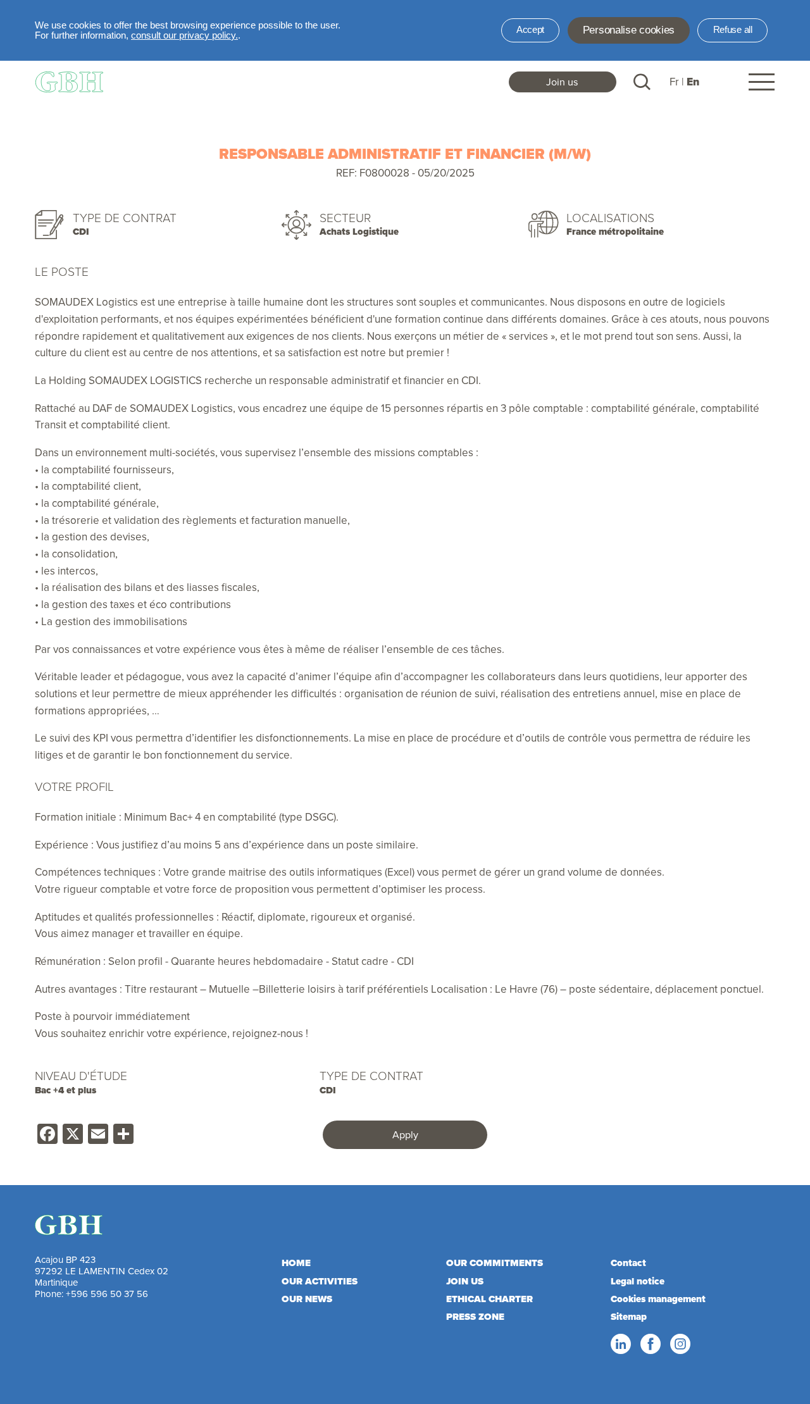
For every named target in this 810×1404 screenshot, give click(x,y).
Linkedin (620, 1344)
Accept (530, 30)
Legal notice (637, 1281)
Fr (674, 81)
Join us (562, 82)
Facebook (649, 1344)
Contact (628, 1263)
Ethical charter (489, 1299)
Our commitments (494, 1263)
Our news (307, 1299)
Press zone (475, 1317)
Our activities (320, 1281)
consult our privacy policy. (184, 35)
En (693, 82)
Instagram (679, 1344)
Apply (405, 1134)
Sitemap (629, 1317)
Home (296, 1263)
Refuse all (732, 30)
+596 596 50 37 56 (107, 1293)
